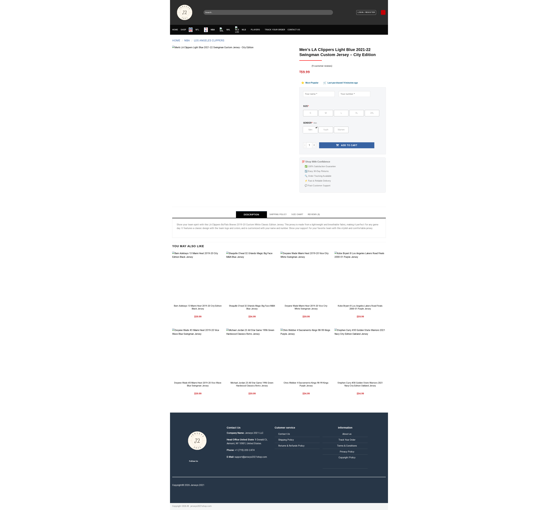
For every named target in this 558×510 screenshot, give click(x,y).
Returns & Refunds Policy (291, 445)
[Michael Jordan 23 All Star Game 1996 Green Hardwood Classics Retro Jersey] (252, 354)
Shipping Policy (286, 439)
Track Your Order (346, 439)
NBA (187, 40)
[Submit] (330, 12)
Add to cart (349, 145)
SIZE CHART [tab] (297, 214)
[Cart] (383, 12)
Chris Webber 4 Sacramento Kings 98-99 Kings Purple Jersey (306, 384)
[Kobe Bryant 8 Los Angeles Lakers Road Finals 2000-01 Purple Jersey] (360, 277)
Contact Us (284, 434)
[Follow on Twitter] (202, 461)
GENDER (308, 123)
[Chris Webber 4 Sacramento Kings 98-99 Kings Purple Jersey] (306, 354)
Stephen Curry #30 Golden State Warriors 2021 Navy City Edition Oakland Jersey (360, 384)
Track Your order (275, 30)
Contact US (294, 30)
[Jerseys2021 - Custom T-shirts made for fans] (185, 12)
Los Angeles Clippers (209, 40)
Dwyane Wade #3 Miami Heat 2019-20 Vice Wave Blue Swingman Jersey (197, 384)
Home (175, 30)
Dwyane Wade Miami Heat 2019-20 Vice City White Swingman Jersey (306, 307)
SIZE (306, 106)
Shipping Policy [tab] (278, 214)
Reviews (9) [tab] (314, 214)
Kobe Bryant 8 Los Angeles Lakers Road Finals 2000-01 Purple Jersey (360, 307)
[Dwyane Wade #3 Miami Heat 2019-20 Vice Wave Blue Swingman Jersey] (197, 354)
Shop (183, 30)
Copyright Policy (347, 457)
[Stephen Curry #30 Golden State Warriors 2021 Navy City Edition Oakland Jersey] (360, 354)
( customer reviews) (322, 66)
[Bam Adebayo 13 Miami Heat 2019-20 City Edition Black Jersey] (197, 277)
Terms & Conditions (347, 445)
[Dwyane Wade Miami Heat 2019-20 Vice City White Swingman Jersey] (306, 277)
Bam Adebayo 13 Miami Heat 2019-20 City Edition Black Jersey (198, 307)
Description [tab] (251, 214)
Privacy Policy (347, 451)
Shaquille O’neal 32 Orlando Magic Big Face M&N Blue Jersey (252, 307)
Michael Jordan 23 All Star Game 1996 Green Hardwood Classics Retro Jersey (252, 384)
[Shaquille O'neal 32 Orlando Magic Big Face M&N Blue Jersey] (252, 277)
